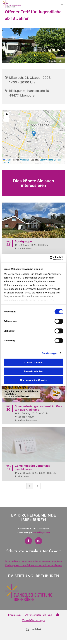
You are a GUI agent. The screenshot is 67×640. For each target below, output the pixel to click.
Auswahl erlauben (33, 371)
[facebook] (28, 541)
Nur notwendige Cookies (33, 380)
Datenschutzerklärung (38, 615)
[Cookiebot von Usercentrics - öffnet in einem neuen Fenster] (49, 258)
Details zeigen (49, 353)
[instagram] (39, 541)
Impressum (15, 615)
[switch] (59, 321)
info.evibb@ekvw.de (41, 533)
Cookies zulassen (33, 362)
